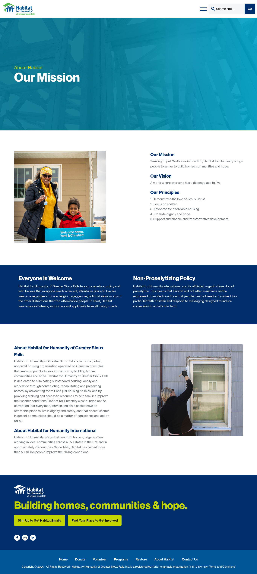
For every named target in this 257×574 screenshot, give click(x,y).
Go (250, 9)
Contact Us (190, 559)
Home (63, 559)
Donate (80, 559)
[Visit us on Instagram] (25, 538)
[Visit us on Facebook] (17, 538)
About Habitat (164, 559)
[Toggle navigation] (203, 9)
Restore (141, 559)
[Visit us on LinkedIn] (33, 538)
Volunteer (99, 559)
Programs (121, 559)
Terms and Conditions (222, 566)
